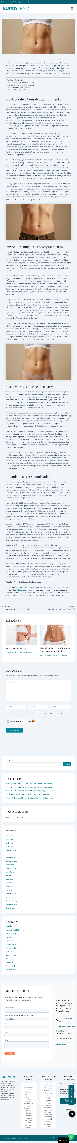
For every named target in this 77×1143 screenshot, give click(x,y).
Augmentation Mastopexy (48, 1116)
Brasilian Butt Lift (48, 1124)
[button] (72, 8)
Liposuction (10, 941)
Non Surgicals (11, 955)
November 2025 (11, 861)
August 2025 (10, 872)
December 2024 (11, 901)
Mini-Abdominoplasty (16, 648)
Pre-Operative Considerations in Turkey (21, 83)
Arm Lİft (9, 926)
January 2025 (10, 897)
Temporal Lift (28, 1118)
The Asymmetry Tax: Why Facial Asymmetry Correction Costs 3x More (31, 794)
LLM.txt (25, 1138)
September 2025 (11, 868)
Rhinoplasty (10, 962)
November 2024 (11, 904)
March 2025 (10, 890)
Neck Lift (9, 951)
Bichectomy (48, 1093)
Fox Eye (28, 1113)
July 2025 (9, 875)
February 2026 (11, 850)
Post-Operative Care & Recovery (19, 87)
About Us (55, 1138)
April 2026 (9, 843)
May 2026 (9, 839)
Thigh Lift (48, 1127)
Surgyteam (22, 590)
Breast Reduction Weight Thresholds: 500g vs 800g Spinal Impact (30, 791)
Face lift (48, 1098)
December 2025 (11, 857)
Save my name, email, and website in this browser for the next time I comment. (35, 714)
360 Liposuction (28, 1087)
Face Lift (9, 937)
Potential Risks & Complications (18, 90)
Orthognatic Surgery (28, 1126)
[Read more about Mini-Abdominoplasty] (21, 635)
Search (8, 761)
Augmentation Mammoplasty (48, 1111)
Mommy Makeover (12, 948)
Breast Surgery (11, 933)
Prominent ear (48, 1090)
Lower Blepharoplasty (28, 1107)
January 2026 (10, 854)
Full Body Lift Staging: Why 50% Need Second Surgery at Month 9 (30, 787)
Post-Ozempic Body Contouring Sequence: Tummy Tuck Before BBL (31, 783)
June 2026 (9, 836)
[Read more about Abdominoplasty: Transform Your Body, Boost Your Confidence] (55, 635)
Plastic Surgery (11, 959)
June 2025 (9, 879)
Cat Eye (28, 1111)
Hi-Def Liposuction (28, 1091)
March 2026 (10, 847)
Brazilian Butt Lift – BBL (15, 930)
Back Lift (48, 1122)
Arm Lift (48, 1103)
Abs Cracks (28, 1094)
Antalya (65, 592)
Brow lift (48, 1083)
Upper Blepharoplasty (28, 1102)
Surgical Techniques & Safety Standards (21, 85)
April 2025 (9, 886)
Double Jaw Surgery (28, 1122)
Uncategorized (11, 970)
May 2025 (9, 883)
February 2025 (11, 893)
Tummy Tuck (23, 652)
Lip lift (48, 1095)
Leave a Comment (11, 652)
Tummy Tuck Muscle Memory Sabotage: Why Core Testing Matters (30, 798)
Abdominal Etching (28, 1098)
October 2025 (10, 865)
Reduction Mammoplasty (48, 1106)
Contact (48, 1138)
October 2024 (10, 908)
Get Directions (61, 1044)
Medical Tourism (12, 944)
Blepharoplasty (48, 1085)
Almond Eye (28, 1116)
